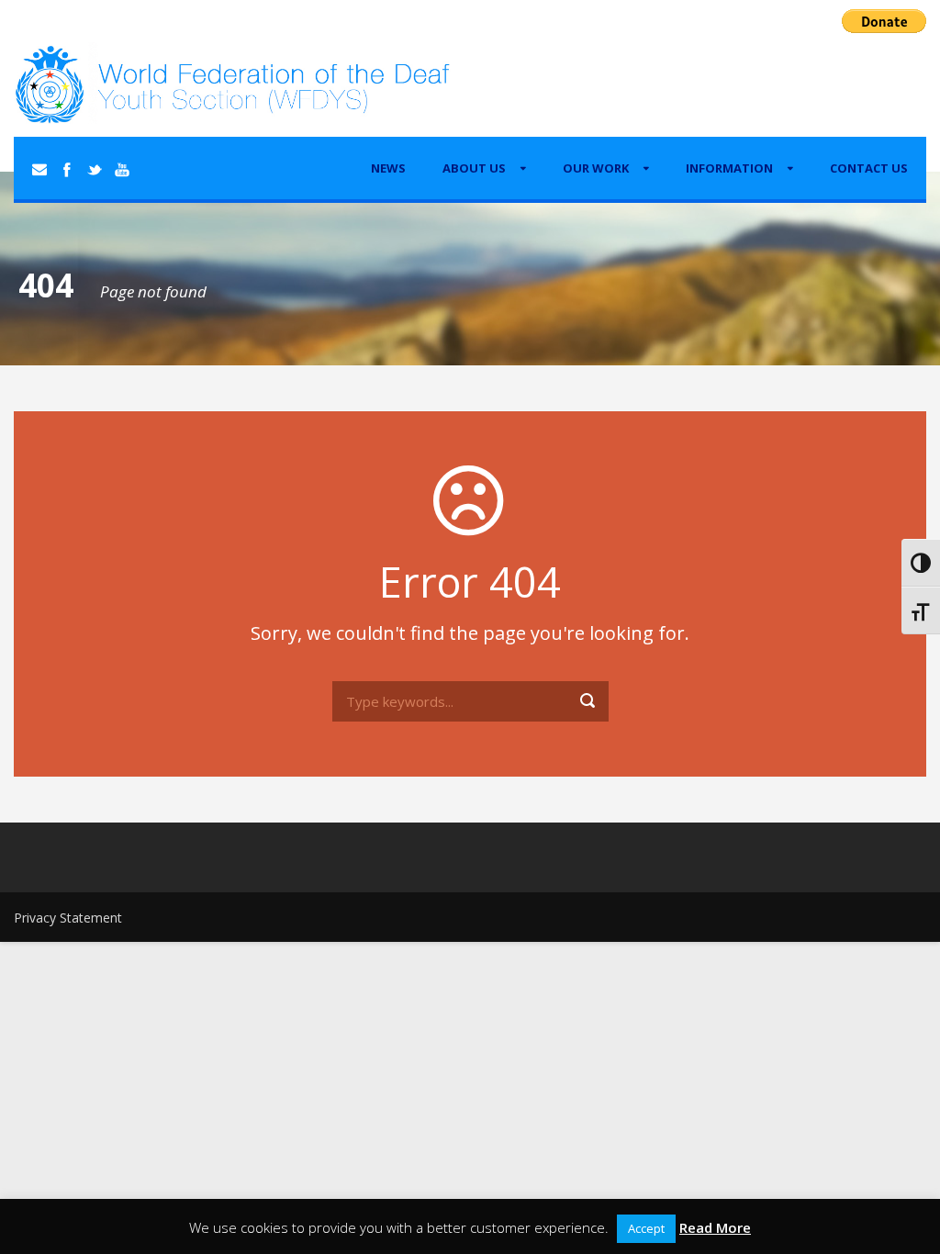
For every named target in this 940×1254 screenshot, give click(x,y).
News (388, 168)
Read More (715, 1227)
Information (729, 168)
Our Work (596, 168)
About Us (474, 168)
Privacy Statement (68, 917)
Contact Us (869, 168)
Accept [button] (646, 1228)
